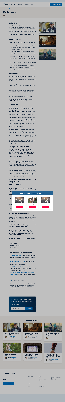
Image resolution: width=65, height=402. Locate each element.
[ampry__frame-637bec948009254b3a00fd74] (32, 201)
